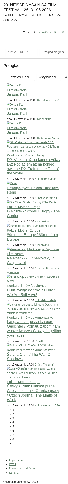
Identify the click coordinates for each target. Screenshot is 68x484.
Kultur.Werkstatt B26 (47, 405)
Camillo (39, 341)
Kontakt (13, 472)
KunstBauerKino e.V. (52, 32)
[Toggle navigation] (3, 39)
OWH (12, 464)
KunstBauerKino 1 (48, 100)
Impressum (16, 460)
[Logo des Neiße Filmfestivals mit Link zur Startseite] (34, 26)
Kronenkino (44, 119)
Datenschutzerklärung (22, 468)
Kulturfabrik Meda (48, 138)
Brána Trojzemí (44, 364)
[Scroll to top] (60, 476)
